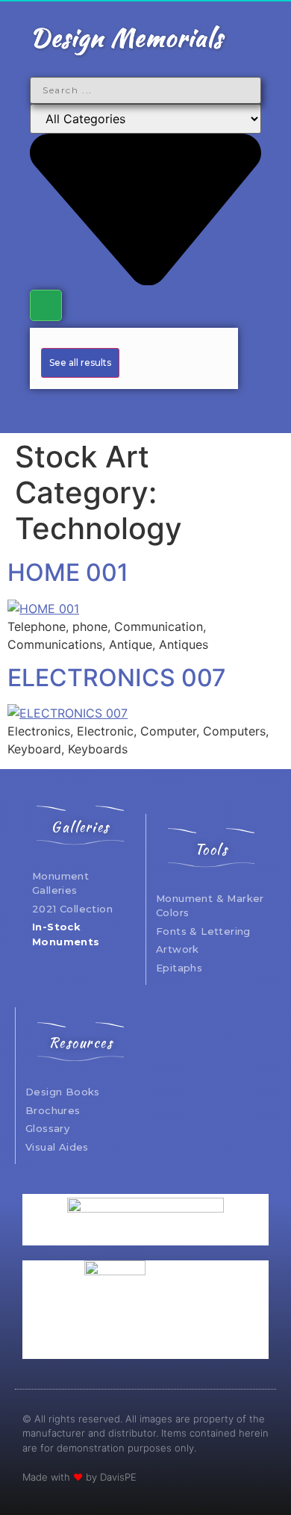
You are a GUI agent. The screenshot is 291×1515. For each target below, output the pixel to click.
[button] (145, 409)
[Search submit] (46, 305)
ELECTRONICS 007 (116, 677)
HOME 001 (67, 572)
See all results (80, 362)
